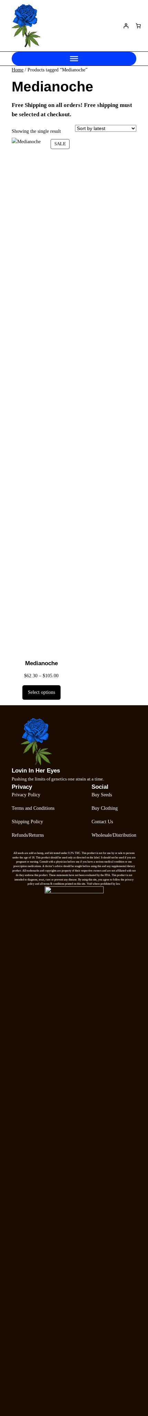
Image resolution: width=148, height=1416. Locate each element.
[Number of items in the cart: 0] (138, 26)
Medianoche (41, 663)
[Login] (126, 26)
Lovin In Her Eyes (36, 770)
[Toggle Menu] (74, 58)
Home (17, 69)
